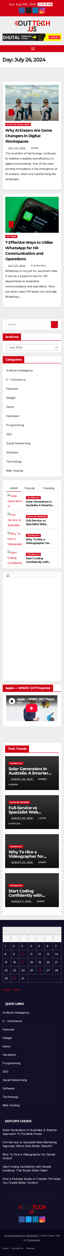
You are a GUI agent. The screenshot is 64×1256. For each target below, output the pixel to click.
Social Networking (18, 443)
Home (6, 1248)
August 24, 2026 (22, 862)
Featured (12, 388)
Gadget (10, 397)
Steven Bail (38, 265)
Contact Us (17, 1248)
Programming (15, 425)
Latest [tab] (14, 488)
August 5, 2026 (21, 901)
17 (22, 962)
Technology (14, 461)
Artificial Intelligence (18, 124)
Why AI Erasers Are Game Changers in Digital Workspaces (28, 136)
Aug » (16, 989)
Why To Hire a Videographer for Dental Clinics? (37, 543)
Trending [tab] (48, 488)
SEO (9, 434)
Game (10, 407)
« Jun (6, 989)
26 (39, 970)
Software (11, 236)
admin (35, 148)
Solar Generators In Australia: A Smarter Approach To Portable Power (39, 507)
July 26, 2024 (17, 148)
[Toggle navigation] (33, 48)
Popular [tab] (30, 488)
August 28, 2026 (22, 779)
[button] (59, 48)
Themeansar (33, 1240)
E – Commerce (15, 379)
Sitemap (30, 1248)
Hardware (12, 416)
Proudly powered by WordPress (21, 1235)
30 (14, 978)
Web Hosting (14, 470)
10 (22, 954)
